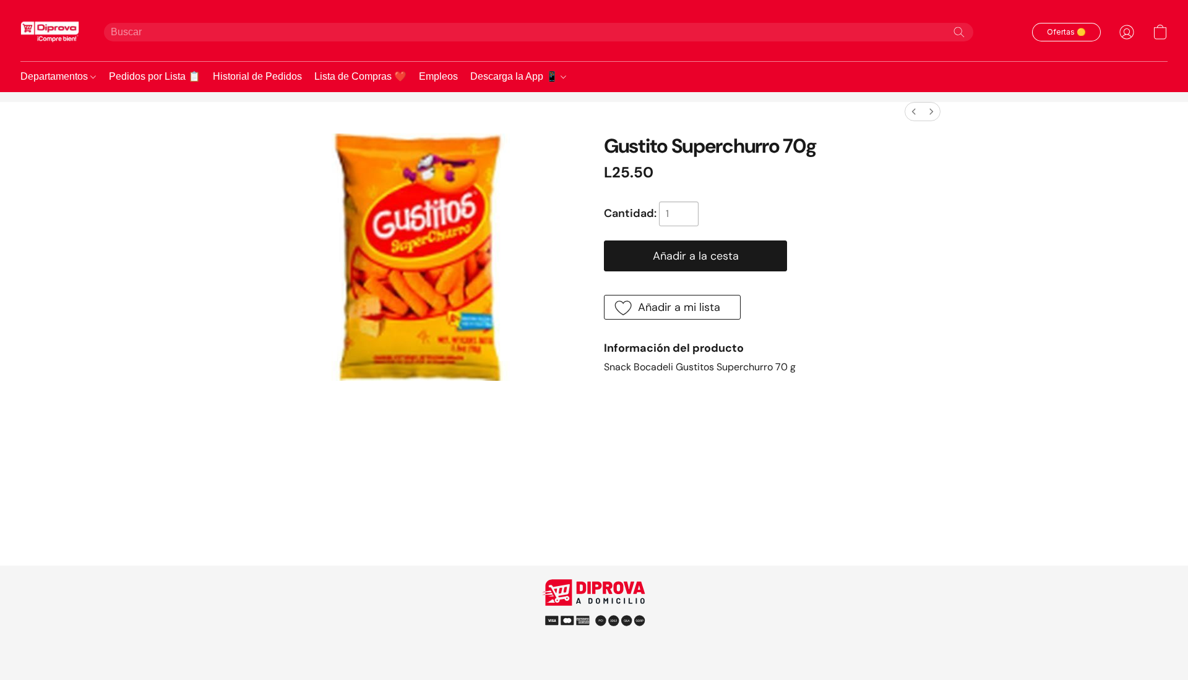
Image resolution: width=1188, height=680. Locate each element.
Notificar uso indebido (594, 620)
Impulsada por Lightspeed (594, 642)
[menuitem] (914, 112)
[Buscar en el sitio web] (959, 32)
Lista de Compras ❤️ (360, 76)
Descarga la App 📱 (515, 76)
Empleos (438, 76)
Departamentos (55, 76)
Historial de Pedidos (257, 76)
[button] (49, 31)
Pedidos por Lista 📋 (154, 76)
